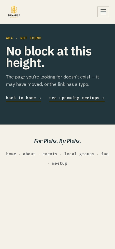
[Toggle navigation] (103, 11)
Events (50, 153)
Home (11, 153)
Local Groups (79, 153)
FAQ (105, 153)
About (29, 153)
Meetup (59, 163)
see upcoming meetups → (76, 97)
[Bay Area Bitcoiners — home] (14, 12)
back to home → (23, 97)
